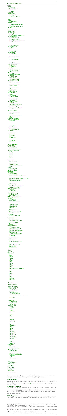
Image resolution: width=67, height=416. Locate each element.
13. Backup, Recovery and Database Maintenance (13, 188)
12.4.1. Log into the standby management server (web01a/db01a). (17, 175)
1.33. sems (10, 274)
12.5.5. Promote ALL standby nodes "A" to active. (15, 180)
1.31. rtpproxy (11, 273)
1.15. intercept (11, 263)
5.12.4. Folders (11, 78)
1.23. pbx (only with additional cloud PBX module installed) (16, 268)
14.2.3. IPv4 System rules (12, 200)
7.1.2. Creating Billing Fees (12, 125)
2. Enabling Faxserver (11, 282)
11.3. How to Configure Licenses (12, 169)
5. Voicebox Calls (10, 251)
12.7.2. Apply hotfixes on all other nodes (15, 186)
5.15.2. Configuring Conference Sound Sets (14, 84)
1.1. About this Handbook (11, 7)
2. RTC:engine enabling (11, 300)
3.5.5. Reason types (12, 343)
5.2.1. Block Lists (11, 47)
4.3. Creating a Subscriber (11, 31)
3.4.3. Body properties (12, 325)
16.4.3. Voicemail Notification (12, 245)
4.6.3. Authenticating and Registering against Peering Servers (16, 35)
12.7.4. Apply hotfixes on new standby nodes (14, 187)
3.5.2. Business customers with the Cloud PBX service (16, 24)
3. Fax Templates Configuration (12, 283)
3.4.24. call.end (12, 338)
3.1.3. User (11, 308)
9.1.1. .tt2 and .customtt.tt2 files (13, 147)
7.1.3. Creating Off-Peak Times (13, 126)
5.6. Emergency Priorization (11, 57)
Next (56, 1)
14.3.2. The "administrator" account (13, 204)
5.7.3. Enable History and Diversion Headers (14, 63)
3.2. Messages (11, 312)
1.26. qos (10, 270)
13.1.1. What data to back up (12, 190)
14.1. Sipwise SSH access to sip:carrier (13, 197)
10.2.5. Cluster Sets (11, 166)
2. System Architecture (10, 12)
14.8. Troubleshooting (11, 214)
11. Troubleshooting (10, 296)
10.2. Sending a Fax (11, 291)
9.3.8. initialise (11, 155)
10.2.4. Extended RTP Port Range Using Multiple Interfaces (16, 165)
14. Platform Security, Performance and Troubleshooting (14, 196)
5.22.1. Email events (11, 102)
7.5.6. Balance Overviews (12, 137)
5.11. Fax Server (10, 72)
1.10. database (11, 260)
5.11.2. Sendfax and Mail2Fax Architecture (14, 74)
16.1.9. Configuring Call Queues (13, 232)
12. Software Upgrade (10, 171)
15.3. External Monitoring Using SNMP (13, 222)
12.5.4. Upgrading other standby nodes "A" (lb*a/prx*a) (16, 179)
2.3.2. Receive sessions (13, 304)
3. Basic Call (9, 250)
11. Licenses (9, 167)
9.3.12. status (10, 158)
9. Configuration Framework (11, 145)
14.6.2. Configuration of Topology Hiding (14, 212)
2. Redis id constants (11, 361)
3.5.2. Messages (12, 341)
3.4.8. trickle (11, 328)
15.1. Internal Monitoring (11, 218)
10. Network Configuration (10, 159)
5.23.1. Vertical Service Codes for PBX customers (15, 107)
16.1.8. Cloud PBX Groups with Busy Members (15, 231)
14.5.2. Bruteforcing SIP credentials (13, 209)
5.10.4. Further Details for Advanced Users (14, 71)
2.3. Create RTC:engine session (13, 302)
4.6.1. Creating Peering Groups (13, 34)
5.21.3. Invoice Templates (12, 100)
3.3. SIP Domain (10, 20)
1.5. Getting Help (9, 369)
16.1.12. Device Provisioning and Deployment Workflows (16, 234)
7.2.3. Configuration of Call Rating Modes (14, 129)
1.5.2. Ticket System (11, 11)
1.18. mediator (11, 265)
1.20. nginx (10, 266)
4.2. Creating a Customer (11, 30)
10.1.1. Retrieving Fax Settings (14, 289)
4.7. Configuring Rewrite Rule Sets (12, 36)
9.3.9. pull (10, 156)
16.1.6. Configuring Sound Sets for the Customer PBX (16, 230)
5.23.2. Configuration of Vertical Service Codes (15, 108)
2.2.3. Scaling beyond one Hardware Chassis (14, 16)
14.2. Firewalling (10, 198)
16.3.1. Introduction (11, 240)
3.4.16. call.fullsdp (12, 333)
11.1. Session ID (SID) (12, 297)
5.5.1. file (11, 356)
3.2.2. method (11, 314)
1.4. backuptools (11, 256)
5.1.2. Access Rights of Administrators (14, 45)
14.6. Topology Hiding (11, 210)
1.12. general (10, 261)
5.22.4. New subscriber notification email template (15, 104)
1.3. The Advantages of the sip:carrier (13, 8)
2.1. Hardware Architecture (11, 13)
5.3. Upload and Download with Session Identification (15, 354)
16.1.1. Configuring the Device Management (14, 227)
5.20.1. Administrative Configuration (13, 96)
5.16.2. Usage (11, 88)
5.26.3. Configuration (11, 113)
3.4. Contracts (10, 22)
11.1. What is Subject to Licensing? (12, 168)
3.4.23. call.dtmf (12, 337)
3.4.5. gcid (11, 326)
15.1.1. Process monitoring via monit (13, 219)
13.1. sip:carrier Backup (11, 189)
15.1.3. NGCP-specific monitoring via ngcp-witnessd (15, 220)
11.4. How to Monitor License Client (12, 170)
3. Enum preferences (11, 363)
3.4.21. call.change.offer (13, 336)
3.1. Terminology (11, 306)
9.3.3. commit (10, 152)
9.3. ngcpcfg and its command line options (13, 150)
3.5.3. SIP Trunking (11, 25)
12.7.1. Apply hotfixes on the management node (16, 185)
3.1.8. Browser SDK (12, 311)
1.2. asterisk (10, 255)
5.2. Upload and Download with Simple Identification (15, 353)
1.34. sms (10, 275)
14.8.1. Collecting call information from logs (14, 215)
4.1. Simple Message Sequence (13, 350)
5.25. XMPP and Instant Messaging (12, 110)
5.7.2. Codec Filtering (11, 62)
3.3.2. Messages (12, 319)
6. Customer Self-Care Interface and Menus (13, 118)
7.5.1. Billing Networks (12, 134)
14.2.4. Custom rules (11, 201)
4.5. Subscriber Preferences (11, 32)
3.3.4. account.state (12, 320)
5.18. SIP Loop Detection (11, 92)
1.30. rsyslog (10, 272)
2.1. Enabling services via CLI (13, 301)
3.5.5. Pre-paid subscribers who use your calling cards (16, 26)
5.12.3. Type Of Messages (12, 77)
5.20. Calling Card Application (12, 95)
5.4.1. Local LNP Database (12, 53)
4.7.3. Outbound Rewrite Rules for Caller (14, 38)
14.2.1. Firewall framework (12, 199)
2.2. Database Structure (12, 347)
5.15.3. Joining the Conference (13, 85)
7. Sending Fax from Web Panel (12, 285)
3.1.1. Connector (12, 307)
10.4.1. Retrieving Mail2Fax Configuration (15, 293)
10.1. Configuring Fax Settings (13, 288)
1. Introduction (9, 6)
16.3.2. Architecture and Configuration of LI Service (15, 241)
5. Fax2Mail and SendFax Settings (12, 284)
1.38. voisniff (10, 277)
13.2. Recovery (10, 192)
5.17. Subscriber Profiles (11, 90)
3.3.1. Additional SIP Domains (13, 21)
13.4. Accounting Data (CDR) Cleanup (13, 193)
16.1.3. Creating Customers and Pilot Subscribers (15, 228)
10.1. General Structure (11, 160)
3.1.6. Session (11, 310)
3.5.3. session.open (12, 342)
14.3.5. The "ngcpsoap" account (13, 206)
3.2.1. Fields (11, 313)
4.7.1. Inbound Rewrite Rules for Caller (14, 37)
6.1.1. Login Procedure (12, 120)
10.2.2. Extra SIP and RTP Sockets (13, 164)
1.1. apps (10, 254)
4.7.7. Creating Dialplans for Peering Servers (14, 41)
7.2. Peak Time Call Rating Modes (12, 127)
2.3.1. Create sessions (13, 303)
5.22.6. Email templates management (13, 105)
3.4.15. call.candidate (12, 332)
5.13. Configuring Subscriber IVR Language (13, 80)
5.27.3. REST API (11, 117)
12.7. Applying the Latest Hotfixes (12, 184)
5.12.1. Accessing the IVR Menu (13, 76)
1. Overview (9, 345)
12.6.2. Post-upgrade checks (12, 183)
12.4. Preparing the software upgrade (13, 174)
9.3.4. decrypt (10, 153)
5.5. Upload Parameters (12, 355)
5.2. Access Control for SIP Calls (12, 46)
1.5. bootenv (10, 257)
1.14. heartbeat (11, 262)
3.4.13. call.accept (12, 331)
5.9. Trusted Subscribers (11, 68)
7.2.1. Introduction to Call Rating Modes (14, 128)
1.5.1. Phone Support (11, 370)
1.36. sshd (10, 276)
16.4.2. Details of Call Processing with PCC (14, 244)
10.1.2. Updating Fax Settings (13, 290)
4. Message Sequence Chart (12, 349)
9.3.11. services (11, 157)
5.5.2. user (11, 357)
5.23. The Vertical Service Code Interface (13, 106)
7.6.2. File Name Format (12, 140)
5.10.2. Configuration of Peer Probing (13, 70)
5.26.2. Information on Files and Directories (14, 112)
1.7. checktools (11, 258)
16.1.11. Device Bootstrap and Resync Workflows (15, 233)
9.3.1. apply (10, 151)
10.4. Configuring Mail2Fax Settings (13, 292)
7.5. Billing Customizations (11, 133)
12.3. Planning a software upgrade (12, 173)
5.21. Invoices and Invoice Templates (13, 98)
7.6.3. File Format (11, 141)
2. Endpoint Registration (11, 249)
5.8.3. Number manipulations (12, 66)
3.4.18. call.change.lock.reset (13, 334)
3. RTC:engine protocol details (12, 305)
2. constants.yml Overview (11, 279)
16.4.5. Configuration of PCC (12, 246)
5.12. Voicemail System (11, 75)
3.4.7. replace (11, 327)
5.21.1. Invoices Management (13, 99)
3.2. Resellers (10, 19)
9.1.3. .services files (11, 148)
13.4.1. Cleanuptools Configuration (13, 194)
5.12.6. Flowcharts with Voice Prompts (14, 79)
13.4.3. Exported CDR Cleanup (13, 195)
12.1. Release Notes (10, 172)
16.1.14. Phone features (12, 235)
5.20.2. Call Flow (11, 97)
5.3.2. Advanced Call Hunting (12, 51)
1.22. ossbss (10, 267)
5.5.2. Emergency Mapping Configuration (14, 56)
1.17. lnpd (10, 264)
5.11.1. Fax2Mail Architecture (12, 73)
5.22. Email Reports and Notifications (13, 101)
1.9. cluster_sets (11, 259)
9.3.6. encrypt (10, 154)
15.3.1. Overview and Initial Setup (13, 223)
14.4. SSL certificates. (11, 207)
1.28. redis (10, 271)
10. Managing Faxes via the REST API (13, 287)
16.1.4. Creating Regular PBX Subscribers (14, 229)
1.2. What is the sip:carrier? (10, 367)
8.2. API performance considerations (12, 144)
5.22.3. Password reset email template (14, 103)
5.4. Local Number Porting (11, 52)
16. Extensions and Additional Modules (12, 225)
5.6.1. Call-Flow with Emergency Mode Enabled (15, 58)
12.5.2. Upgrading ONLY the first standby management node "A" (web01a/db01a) (19, 178)
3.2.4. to (11, 315)
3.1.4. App (11, 309)
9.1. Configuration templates (11, 146)
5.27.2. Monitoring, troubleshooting (13, 116)
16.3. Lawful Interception (11, 239)
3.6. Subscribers (10, 27)
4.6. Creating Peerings (11, 33)
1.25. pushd (10, 269)
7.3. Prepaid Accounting (11, 130)
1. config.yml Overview (11, 253)
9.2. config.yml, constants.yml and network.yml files (14, 149)
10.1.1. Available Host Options (13, 161)
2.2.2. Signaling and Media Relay (13, 15)
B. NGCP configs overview (10, 252)
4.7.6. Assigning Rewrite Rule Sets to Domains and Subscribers (17, 40)
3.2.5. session (11, 316)
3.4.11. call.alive (12, 330)
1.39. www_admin (11, 278)
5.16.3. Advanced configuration (13, 89)
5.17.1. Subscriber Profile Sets (13, 91)
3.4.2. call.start (11, 324)
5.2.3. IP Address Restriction (12, 48)
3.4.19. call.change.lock (13, 335)
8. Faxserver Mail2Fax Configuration (12, 286)
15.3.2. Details (11, 224)
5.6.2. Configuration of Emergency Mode (14, 59)
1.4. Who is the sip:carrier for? (12, 9)
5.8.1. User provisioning (12, 65)
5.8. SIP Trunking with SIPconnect (12, 64)
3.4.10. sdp (11, 329)
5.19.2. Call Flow (11, 94)
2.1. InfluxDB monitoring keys (12, 362)
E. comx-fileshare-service (10, 344)
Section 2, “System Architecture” (32, 383)
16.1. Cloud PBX (10, 226)
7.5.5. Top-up (10, 136)
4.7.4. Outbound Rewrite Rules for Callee (14, 39)
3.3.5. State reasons (12, 321)
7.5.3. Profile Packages (12, 135)
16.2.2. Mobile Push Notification (13, 238)
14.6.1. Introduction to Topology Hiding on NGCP (15, 211)
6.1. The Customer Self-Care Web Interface (13, 119)
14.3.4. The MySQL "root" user (13, 205)
